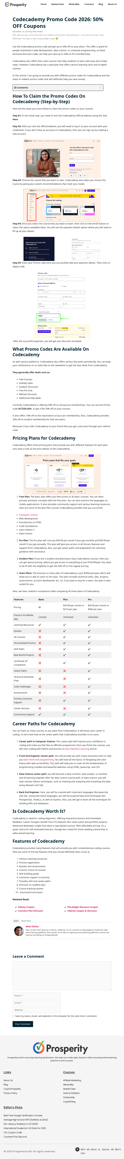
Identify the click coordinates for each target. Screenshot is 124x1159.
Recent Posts (26, 921)
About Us (112, 4)
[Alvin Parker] (19, 931)
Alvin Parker (32, 926)
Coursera (89, 4)
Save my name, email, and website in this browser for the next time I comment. (56, 1016)
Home (43, 4)
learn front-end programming (38, 759)
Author (16, 921)
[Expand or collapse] (100, 87)
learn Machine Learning (77, 748)
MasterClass (57, 4)
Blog (101, 4)
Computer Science (28, 514)
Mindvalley (74, 4)
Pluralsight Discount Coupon (82, 907)
